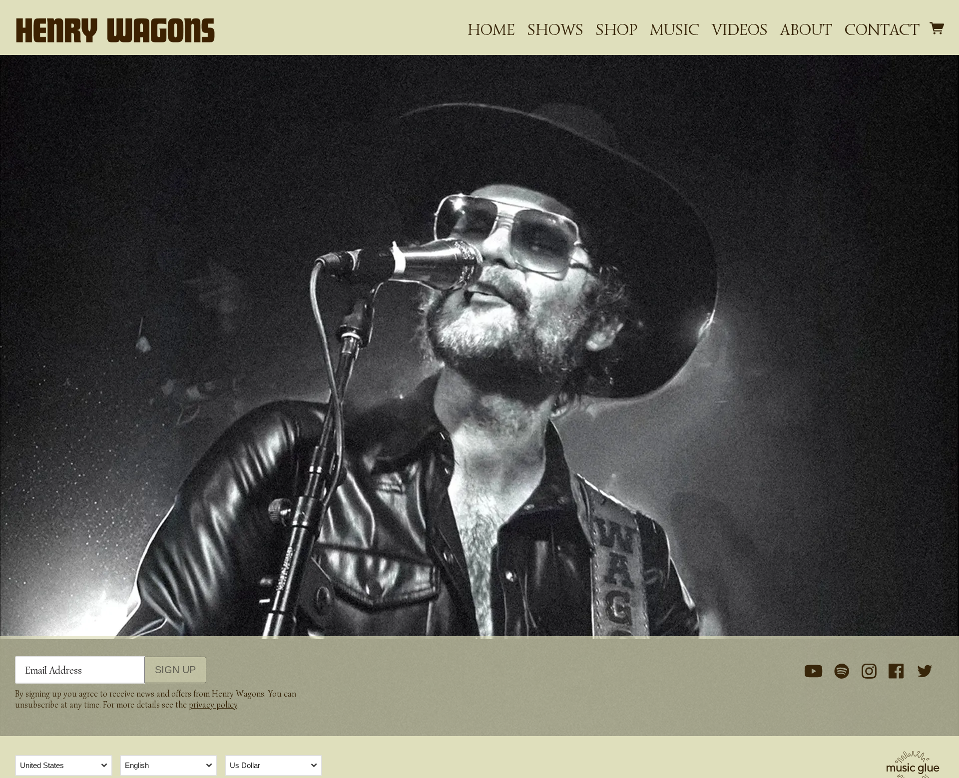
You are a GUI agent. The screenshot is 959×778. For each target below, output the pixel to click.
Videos (740, 29)
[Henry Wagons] (115, 29)
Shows (555, 29)
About (806, 29)
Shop (616, 29)
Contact (882, 29)
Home (491, 29)
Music (674, 29)
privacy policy (213, 705)
